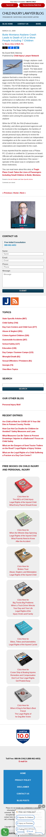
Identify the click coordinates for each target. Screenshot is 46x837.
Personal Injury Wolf (11, 405)
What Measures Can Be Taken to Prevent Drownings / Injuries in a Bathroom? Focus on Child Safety (22, 438)
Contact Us (23, 24)
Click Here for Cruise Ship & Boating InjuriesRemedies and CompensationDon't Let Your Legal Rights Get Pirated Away (23, 675)
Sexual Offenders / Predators (17, 361)
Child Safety (10, 323)
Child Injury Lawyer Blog (23, 15)
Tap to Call (9, 5)
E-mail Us (23, 761)
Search (23, 389)
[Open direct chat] (40, 806)
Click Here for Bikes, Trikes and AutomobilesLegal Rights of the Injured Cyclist (23, 642)
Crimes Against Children (15, 335)
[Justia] (6, 301)
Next (23, 193)
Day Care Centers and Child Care (19, 327)
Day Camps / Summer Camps (17, 352)
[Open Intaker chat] (18, 836)
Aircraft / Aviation (13, 179)
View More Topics (10, 369)
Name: (5, 251)
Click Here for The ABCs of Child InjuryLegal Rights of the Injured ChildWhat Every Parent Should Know (23, 501)
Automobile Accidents (14, 340)
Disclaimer (23, 787)
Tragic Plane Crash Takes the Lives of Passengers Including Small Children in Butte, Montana (21, 172)
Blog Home (7, 24)
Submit (23, 291)
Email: (5, 258)
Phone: (5, 264)
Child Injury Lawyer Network (26, 56)
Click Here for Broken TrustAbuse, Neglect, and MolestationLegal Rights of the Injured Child (23, 570)
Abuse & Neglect (12, 331)
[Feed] (15, 301)
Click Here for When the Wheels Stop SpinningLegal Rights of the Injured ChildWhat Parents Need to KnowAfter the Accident (23, 535)
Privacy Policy (23, 780)
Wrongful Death (11, 357)
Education (9, 348)
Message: (6, 271)
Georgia (7, 365)
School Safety (11, 344)
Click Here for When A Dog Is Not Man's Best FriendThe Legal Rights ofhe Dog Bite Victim (23, 711)
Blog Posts (23, 801)
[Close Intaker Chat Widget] (43, 806)
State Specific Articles (27, 179)
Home (16, 193)
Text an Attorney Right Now (32, 5)
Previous (7, 193)
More (38, 24)
